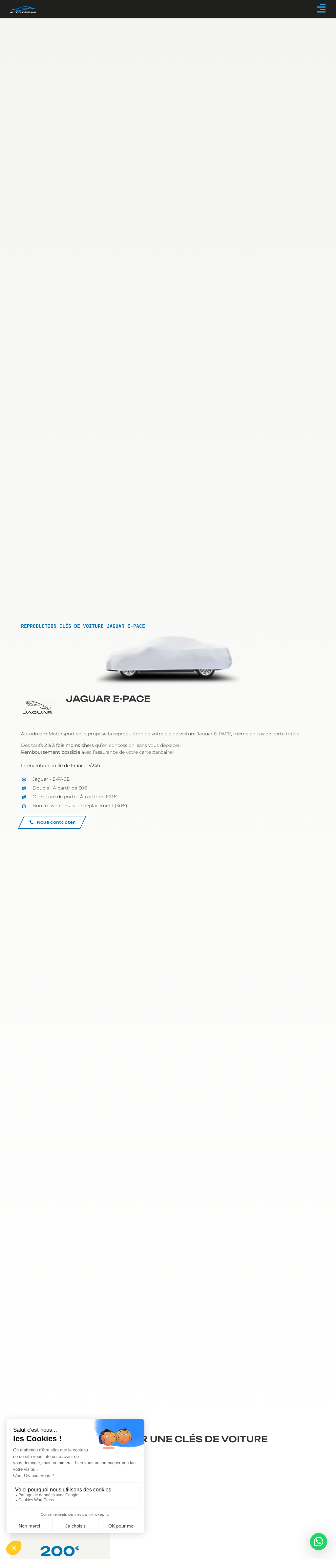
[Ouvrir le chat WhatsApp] (318, 1541)
